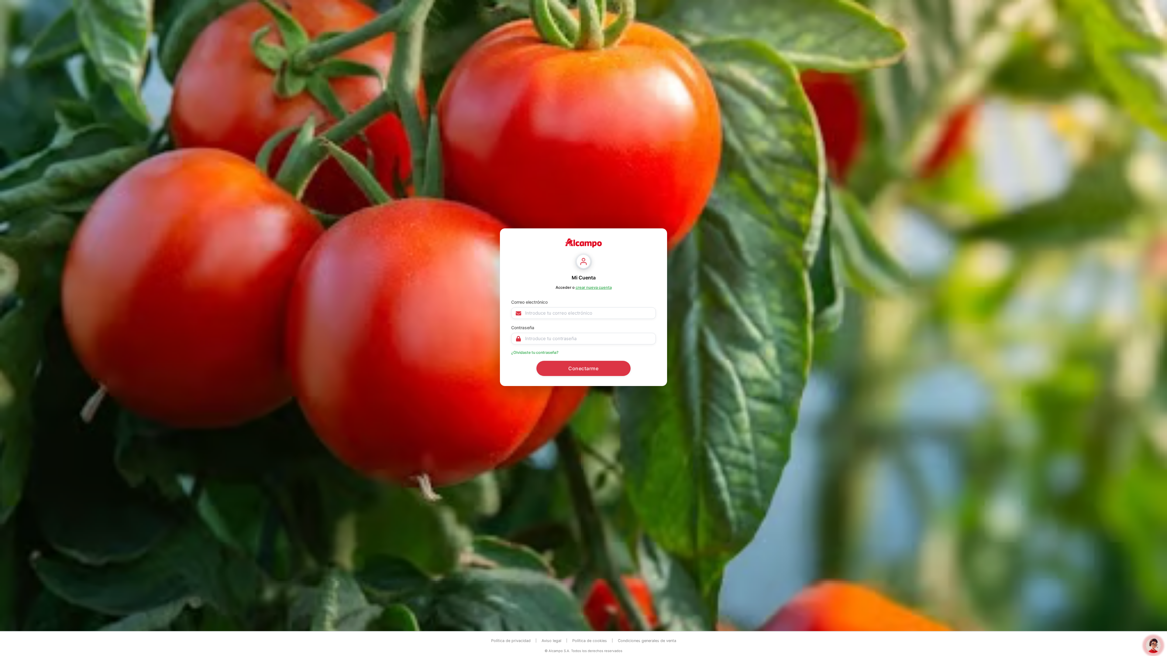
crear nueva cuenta (594, 287)
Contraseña (522, 327)
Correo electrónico (529, 302)
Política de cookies (589, 640)
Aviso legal (551, 640)
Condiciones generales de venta (647, 640)
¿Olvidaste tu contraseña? (535, 352)
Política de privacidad (511, 640)
